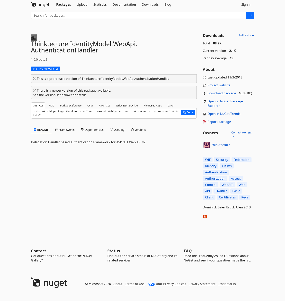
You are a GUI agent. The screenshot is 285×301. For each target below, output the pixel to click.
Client (209, 197)
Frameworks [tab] (66, 130)
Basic (236, 191)
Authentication (216, 172)
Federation (241, 160)
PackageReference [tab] (70, 105)
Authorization (215, 178)
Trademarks (227, 284)
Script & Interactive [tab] (127, 105)
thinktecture (221, 145)
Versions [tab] (140, 130)
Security (222, 160)
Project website (218, 85)
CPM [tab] (90, 105)
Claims (227, 166)
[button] (188, 112)
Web (242, 185)
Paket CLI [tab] (104, 105)
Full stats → (246, 35)
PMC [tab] (51, 105)
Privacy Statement (202, 284)
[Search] (250, 15)
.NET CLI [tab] (38, 105)
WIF (208, 160)
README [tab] (43, 130)
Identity (210, 166)
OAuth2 (221, 191)
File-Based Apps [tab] (153, 105)
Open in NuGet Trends (224, 114)
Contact (38, 250)
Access (236, 178)
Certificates (227, 197)
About (117, 284)
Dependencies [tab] (94, 130)
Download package (221, 93)
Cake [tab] (170, 105)
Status (113, 250)
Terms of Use (135, 284)
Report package (219, 122)
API (207, 191)
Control (210, 185)
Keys (244, 197)
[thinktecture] (206, 145)
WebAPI (227, 185)
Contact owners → (241, 134)
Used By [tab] (118, 130)
